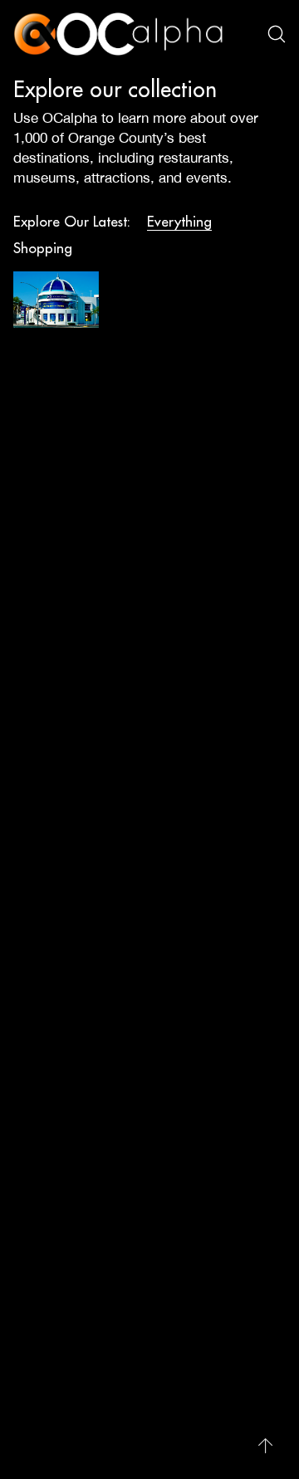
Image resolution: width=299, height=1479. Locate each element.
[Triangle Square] (56, 299)
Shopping (42, 248)
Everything (179, 221)
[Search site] (276, 34)
